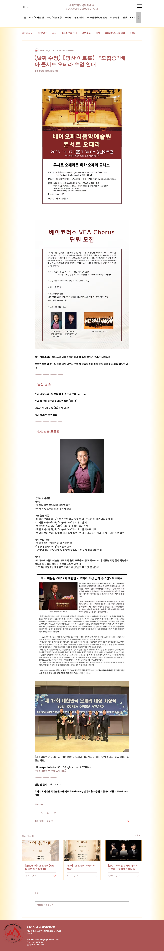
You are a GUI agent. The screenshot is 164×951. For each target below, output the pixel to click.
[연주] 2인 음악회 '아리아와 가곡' (81, 867)
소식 (54, 33)
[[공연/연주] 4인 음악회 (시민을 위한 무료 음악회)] (40, 850)
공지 (98, 33)
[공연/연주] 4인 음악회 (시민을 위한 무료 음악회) (39, 867)
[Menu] (140, 6)
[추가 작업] (127, 50)
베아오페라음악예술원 (41, 927)
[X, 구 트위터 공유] (42, 813)
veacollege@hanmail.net (47, 939)
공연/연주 (42, 33)
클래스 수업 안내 (69, 33)
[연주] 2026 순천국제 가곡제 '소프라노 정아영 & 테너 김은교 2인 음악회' (123, 867)
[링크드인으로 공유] (48, 813)
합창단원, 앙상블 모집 (115, 33)
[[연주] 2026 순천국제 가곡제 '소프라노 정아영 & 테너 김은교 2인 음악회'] (123, 850)
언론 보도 (86, 33)
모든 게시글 (27, 33)
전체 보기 (138, 835)
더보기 (133, 33)
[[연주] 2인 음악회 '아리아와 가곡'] (82, 850)
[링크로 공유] (54, 813)
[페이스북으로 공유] (36, 813)
